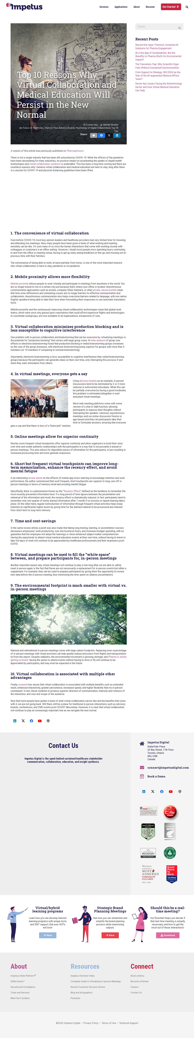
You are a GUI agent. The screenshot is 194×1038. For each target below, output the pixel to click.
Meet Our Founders (20, 998)
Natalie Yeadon (110, 124)
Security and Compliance (23, 987)
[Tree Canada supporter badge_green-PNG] (169, 852)
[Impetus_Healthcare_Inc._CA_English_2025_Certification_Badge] (171, 874)
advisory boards (88, 380)
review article (35, 478)
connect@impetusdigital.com (168, 767)
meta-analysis (97, 340)
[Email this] (93, 135)
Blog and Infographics (81, 992)
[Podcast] (48, 721)
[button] (111, 6)
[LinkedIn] (15, 721)
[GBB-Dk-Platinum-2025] (148, 853)
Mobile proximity (19, 283)
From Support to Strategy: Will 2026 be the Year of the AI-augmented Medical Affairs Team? (157, 76)
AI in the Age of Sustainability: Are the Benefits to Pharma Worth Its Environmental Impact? (158, 56)
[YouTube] (40, 721)
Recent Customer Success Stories (88, 987)
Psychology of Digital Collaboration (93, 128)
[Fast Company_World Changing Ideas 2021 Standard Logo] (148, 832)
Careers (135, 987)
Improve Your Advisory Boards (60, 128)
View (49, 935)
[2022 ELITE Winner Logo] (169, 812)
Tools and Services (20, 992)
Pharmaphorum (75, 150)
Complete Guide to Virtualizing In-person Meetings (96, 981)
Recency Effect (72, 491)
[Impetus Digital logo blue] (24, 7)
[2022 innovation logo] (148, 811)
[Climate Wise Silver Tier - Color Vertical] (170, 831)
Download (169, 935)
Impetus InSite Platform (23, 975)
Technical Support (128, 1023)
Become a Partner (140, 981)
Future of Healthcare (33, 128)
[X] (23, 721)
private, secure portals (105, 290)
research (23, 684)
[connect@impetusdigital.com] (143, 767)
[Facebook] (31, 721)
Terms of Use (109, 1023)
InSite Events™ (18, 981)
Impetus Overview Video (83, 975)
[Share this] (101, 135)
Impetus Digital (72, 1023)
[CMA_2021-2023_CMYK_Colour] (150, 874)
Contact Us (136, 992)
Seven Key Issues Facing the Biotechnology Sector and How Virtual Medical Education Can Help (158, 87)
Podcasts (75, 998)
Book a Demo (156, 776)
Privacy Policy (91, 1023)
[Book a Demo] (143, 776)
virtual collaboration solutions (44, 164)
